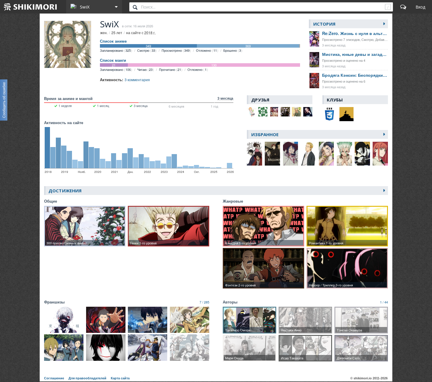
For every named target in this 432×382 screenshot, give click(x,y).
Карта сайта (120, 378)
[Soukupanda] (308, 111)
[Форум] (403, 7)
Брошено (232, 50)
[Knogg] (285, 111)
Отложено (206, 50)
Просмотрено (176, 50)
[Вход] (420, 7)
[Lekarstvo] (274, 111)
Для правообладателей (87, 378)
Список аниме (113, 41)
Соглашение (54, 378)
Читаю (145, 69)
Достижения (65, 190)
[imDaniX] (251, 111)
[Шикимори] (30, 7)
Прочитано (170, 69)
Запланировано (115, 50)
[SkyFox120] (263, 111)
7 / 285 (204, 302)
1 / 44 (384, 302)
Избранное (265, 134)
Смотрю (146, 50)
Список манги (113, 60)
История (324, 24)
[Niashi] (296, 111)
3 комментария (137, 79)
